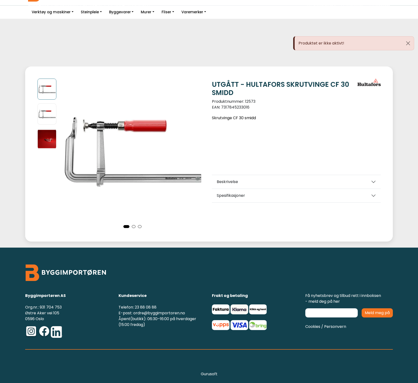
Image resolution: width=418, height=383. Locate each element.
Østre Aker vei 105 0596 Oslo (42, 316)
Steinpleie (90, 12)
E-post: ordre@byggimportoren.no (152, 313)
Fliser (166, 12)
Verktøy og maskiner (51, 12)
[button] (126, 226)
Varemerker (192, 12)
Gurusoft (209, 374)
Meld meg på (377, 313)
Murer (146, 12)
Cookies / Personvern (325, 326)
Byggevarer (120, 12)
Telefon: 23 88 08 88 (138, 307)
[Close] (408, 43)
